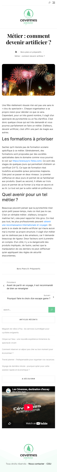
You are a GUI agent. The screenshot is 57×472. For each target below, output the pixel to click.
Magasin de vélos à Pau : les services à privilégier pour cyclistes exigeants (25, 331)
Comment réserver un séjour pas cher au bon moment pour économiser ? (27, 351)
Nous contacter (36, 463)
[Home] (16, 52)
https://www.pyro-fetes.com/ (27, 160)
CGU (49, 463)
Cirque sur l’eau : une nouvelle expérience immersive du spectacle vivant (26, 341)
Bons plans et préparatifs (28, 269)
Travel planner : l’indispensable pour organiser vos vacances (28, 359)
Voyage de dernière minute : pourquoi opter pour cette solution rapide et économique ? (25, 368)
